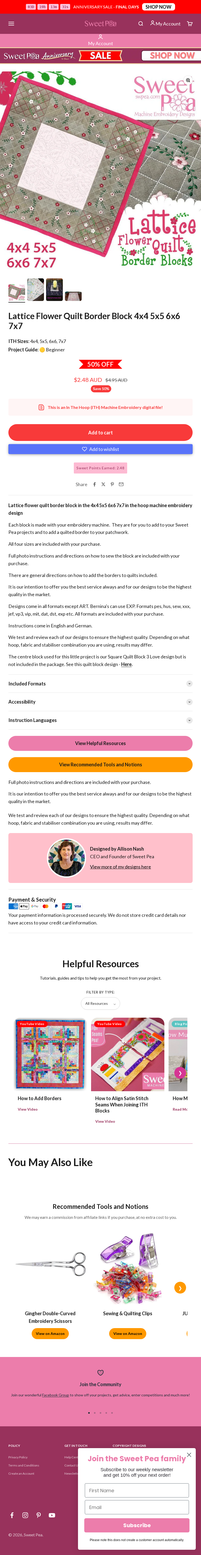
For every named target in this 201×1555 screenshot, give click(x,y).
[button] (100, 449)
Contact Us (72, 1465)
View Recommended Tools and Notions (100, 764)
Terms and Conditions (23, 1465)
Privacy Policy (17, 1457)
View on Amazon (50, 1333)
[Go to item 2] (35, 290)
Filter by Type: (100, 992)
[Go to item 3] (54, 290)
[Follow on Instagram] (25, 1515)
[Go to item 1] (16, 293)
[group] (100, 55)
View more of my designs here (120, 867)
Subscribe (137, 1525)
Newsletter (72, 1473)
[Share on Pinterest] (112, 484)
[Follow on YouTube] (51, 1515)
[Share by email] (121, 484)
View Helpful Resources (100, 743)
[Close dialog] (189, 1454)
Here (126, 664)
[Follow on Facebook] (11, 1515)
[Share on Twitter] (103, 484)
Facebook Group (55, 1395)
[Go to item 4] (73, 297)
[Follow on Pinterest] (38, 1515)
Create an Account (21, 1473)
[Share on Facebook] (94, 484)
